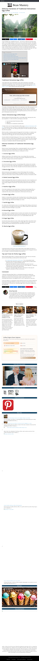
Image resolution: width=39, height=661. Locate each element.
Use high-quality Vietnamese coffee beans (14, 260)
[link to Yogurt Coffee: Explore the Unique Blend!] (19, 309)
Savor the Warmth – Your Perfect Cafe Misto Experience (31, 316)
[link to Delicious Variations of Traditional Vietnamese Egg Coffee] (19, 26)
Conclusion (5, 60)
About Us (8, 659)
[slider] (34, 602)
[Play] (3, 606)
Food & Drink (22, 12)
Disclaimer (14, 659)
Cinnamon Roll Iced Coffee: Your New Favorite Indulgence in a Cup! (7, 316)
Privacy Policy (29, 659)
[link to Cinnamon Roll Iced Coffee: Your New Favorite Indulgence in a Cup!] (7, 309)
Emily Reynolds (15, 12)
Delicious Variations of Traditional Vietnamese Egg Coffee (14, 57)
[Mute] (34, 606)
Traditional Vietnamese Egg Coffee (10, 54)
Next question (32, 102)
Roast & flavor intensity (8, 349)
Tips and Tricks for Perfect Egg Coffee (10, 59)
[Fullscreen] (35, 606)
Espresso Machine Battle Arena (9, 55)
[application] (19, 597)
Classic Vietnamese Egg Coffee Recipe (10, 56)
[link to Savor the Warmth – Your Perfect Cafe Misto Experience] (31, 309)
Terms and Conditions (21, 659)
